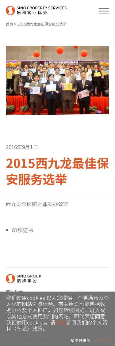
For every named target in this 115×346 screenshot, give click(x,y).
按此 (61, 322)
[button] (101, 10)
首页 (9, 23)
